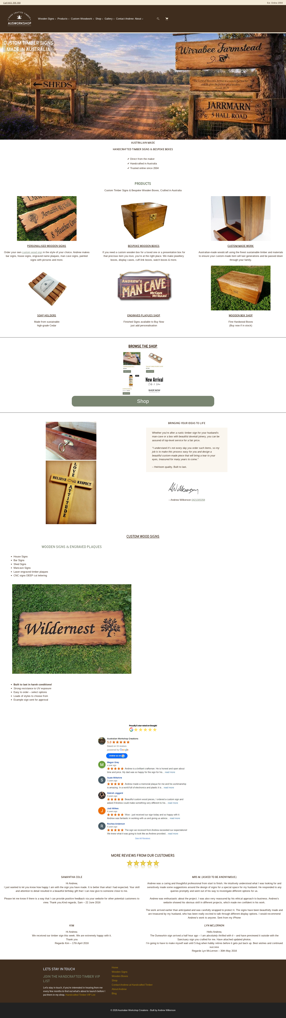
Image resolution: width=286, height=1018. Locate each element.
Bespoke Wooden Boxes (144, 245)
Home (115, 967)
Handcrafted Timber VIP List (80, 995)
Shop (143, 401)
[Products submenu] (69, 19)
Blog (114, 993)
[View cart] (166, 18)
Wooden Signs (119, 972)
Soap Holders (46, 315)
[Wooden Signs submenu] (55, 19)
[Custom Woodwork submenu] (93, 19)
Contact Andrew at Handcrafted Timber (132, 985)
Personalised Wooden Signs (46, 245)
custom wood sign (32, 252)
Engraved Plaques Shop (143, 315)
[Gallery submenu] (114, 19)
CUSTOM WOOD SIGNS (143, 536)
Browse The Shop (143, 346)
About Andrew (119, 989)
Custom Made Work (241, 245)
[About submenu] (142, 19)
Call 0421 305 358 (12, 3)
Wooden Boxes (120, 976)
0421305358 (198, 499)
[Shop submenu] (102, 19)
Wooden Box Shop (241, 315)
